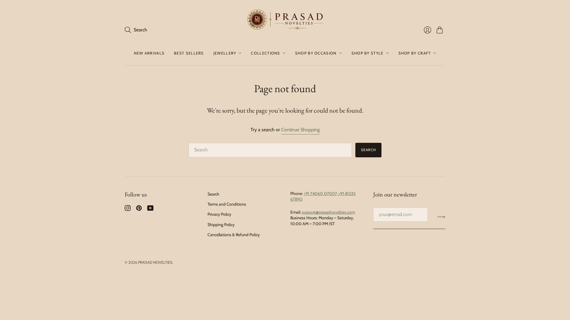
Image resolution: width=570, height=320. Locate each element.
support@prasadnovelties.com (328, 212)
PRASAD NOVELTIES (155, 262)
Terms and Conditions (227, 204)
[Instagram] (128, 209)
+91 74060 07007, (321, 193)
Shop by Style (368, 53)
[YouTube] (150, 209)
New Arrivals (149, 53)
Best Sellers (189, 53)
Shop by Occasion (316, 53)
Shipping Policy (221, 224)
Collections (265, 53)
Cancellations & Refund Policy (234, 234)
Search (368, 150)
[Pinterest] (139, 209)
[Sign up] (441, 217)
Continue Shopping (300, 129)
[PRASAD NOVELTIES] (285, 20)
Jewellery (224, 53)
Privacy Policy (219, 214)
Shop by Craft (414, 53)
